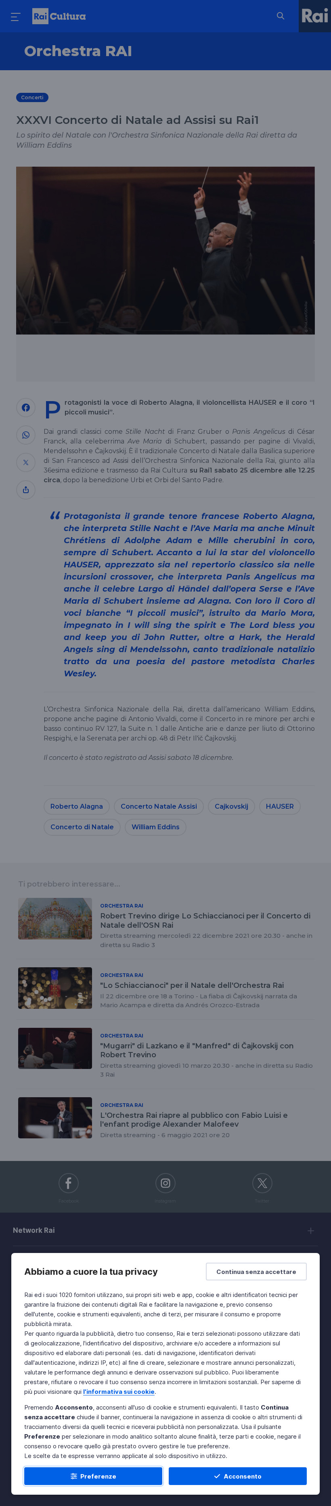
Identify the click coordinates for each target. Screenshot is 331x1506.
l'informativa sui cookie (119, 1391)
